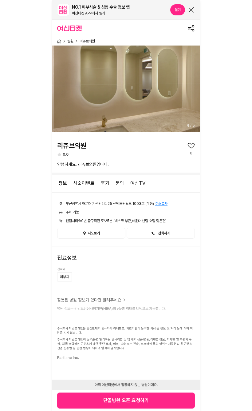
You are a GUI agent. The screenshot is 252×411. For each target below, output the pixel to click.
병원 (70, 41)
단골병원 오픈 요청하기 (126, 400)
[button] (161, 233)
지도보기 (94, 233)
